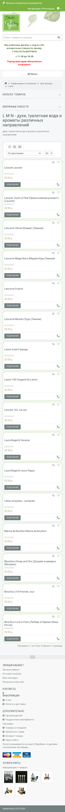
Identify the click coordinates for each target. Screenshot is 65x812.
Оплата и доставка (16, 704)
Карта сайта (12, 740)
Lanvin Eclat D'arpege (16, 349)
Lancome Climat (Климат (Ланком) (23, 228)
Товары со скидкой (16, 727)
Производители (14, 715)
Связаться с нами (15, 731)
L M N (10, 86)
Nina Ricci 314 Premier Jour (19, 591)
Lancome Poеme (13, 288)
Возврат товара (14, 736)
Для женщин (46, 83)
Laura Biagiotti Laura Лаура (19, 470)
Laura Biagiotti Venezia (17, 440)
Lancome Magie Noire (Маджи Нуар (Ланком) (29, 258)
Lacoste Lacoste (13, 167)
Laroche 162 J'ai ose (15, 410)
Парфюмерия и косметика (23, 83)
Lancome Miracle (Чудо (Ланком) (22, 319)
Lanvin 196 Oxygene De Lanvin (20, 379)
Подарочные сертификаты (20, 719)
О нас (8, 700)
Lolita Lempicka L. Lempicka (19, 501)
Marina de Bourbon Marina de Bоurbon (25, 531)
